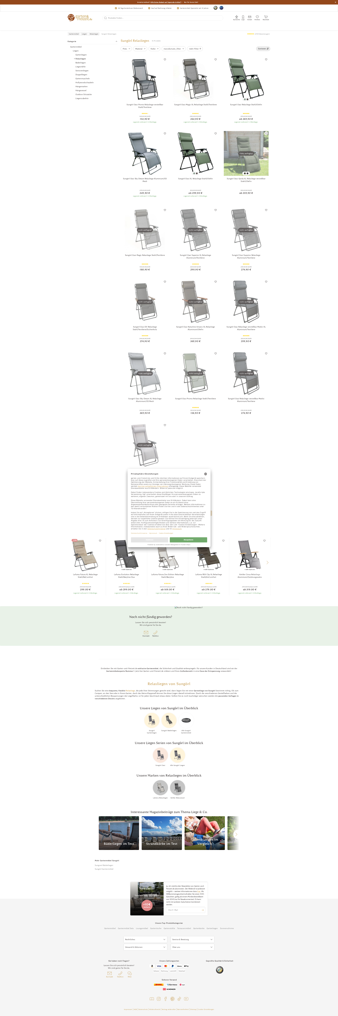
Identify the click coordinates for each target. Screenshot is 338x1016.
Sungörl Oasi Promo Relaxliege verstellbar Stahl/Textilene (145, 105)
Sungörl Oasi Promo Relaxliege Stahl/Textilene (195, 398)
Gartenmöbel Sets (126, 928)
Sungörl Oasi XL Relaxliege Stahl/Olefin (195, 178)
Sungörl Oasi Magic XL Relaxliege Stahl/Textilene (195, 104)
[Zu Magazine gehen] (152, 999)
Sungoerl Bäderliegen (104, 865)
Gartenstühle (169, 928)
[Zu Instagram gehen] (159, 999)
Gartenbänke (199, 928)
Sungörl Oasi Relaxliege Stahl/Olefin (246, 104)
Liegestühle (81, 66)
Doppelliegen (81, 74)
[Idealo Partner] (221, 8)
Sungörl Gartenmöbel (104, 869)
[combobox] (263, 48)
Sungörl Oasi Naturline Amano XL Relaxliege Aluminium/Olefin (195, 328)
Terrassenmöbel (184, 928)
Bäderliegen (81, 62)
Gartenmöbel (76, 47)
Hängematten (82, 86)
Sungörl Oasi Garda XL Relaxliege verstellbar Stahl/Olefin (246, 179)
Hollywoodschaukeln (85, 82)
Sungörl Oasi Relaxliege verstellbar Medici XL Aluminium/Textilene (246, 328)
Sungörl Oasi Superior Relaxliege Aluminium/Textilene (246, 256)
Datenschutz (143, 1009)
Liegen (76, 51)
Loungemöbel (142, 928)
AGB (135, 1009)
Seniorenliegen (82, 70)
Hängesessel (81, 90)
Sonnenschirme (227, 928)
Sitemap (193, 1009)
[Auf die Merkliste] (165, 59)
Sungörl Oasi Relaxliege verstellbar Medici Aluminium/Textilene (246, 399)
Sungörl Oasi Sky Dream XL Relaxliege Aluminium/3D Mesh (144, 399)
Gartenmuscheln (83, 78)
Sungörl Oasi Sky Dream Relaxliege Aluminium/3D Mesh (145, 179)
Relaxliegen (81, 59)
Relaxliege (130, 690)
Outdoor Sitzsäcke (84, 94)
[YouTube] (186, 999)
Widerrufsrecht (154, 1009)
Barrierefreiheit (183, 1009)
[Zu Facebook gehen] (165, 999)
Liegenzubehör (82, 98)
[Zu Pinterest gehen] (172, 999)
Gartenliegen (81, 55)
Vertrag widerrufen (169, 1009)
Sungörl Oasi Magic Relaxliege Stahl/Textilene (145, 255)
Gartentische (155, 928)
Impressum (128, 1009)
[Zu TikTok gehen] (179, 999)
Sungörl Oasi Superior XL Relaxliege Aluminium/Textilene (195, 256)
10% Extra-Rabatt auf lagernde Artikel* (165, 2)
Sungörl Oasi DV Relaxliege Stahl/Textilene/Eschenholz (145, 328)
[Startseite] (80, 18)
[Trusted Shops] (215, 8)
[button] (267, 562)
